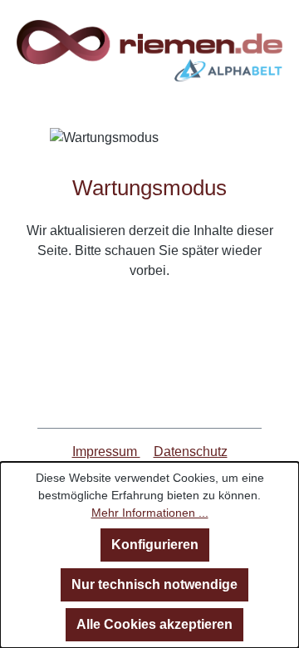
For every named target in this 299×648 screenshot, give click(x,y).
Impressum (106, 451)
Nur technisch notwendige (154, 584)
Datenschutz (191, 451)
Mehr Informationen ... (149, 512)
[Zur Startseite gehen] (149, 50)
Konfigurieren (155, 545)
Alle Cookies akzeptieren (154, 624)
